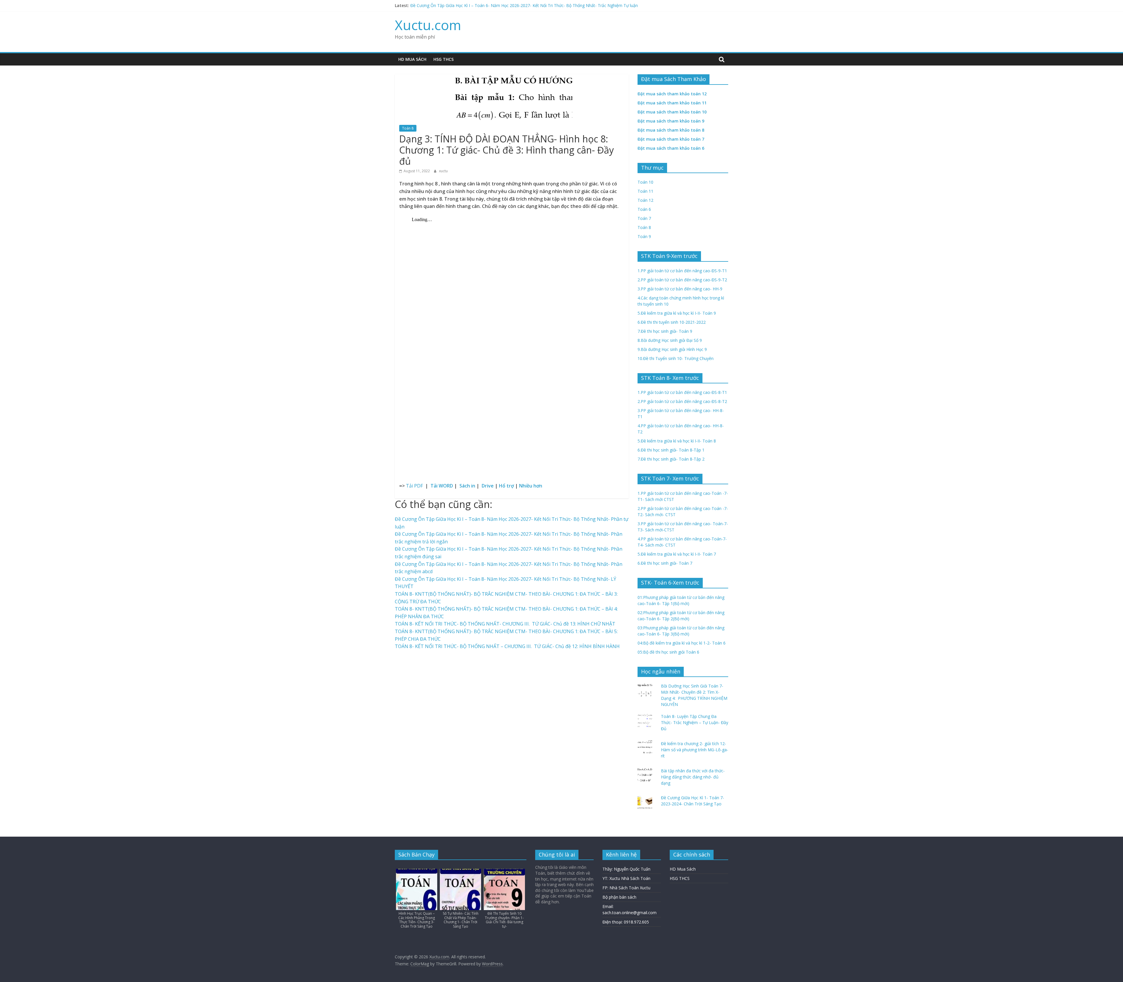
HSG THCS (443, 59)
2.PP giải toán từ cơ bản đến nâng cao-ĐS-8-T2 (682, 401)
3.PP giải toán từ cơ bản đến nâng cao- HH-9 (680, 289)
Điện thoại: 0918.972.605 (625, 922)
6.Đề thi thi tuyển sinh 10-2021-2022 (672, 322)
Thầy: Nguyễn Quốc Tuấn (626, 869)
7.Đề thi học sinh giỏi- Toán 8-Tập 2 (671, 459)
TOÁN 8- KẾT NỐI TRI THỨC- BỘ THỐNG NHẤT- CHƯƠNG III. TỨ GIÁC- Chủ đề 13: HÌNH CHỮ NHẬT (505, 624)
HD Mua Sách (412, 59)
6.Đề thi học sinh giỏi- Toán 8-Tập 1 (671, 450)
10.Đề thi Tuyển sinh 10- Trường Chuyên (676, 358)
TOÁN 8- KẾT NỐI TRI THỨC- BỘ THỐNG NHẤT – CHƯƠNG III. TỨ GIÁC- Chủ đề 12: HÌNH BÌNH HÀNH (507, 646)
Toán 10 (645, 182)
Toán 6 (644, 209)
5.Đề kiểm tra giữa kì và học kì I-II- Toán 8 (677, 441)
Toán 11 (645, 191)
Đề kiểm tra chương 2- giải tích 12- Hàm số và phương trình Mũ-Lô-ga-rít (694, 750)
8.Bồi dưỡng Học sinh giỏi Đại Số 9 (670, 340)
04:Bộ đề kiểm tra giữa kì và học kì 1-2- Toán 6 (682, 643)
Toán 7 (644, 218)
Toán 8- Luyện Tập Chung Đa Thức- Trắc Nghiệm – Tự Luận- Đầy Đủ (694, 722)
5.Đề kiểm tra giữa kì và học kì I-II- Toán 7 (677, 554)
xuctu (443, 170)
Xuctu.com (428, 25)
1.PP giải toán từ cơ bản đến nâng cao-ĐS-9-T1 (682, 270)
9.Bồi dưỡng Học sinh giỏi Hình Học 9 (672, 349)
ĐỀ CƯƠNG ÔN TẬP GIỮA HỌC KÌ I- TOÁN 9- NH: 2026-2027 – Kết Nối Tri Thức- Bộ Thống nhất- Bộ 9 (507, 5)
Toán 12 (645, 200)
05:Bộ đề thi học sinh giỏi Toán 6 (668, 652)
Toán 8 (408, 128)
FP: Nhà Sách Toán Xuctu (626, 887)
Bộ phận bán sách (619, 897)
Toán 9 (644, 236)
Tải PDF (415, 486)
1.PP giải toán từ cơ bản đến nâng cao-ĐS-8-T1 (682, 392)
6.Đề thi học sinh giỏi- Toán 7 (665, 563)
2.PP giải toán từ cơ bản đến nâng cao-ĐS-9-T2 (682, 279)
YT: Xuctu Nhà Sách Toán (626, 878)
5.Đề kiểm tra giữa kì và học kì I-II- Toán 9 (677, 313)
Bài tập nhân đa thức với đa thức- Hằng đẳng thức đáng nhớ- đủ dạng (693, 777)
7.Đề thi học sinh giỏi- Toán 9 (665, 331)
